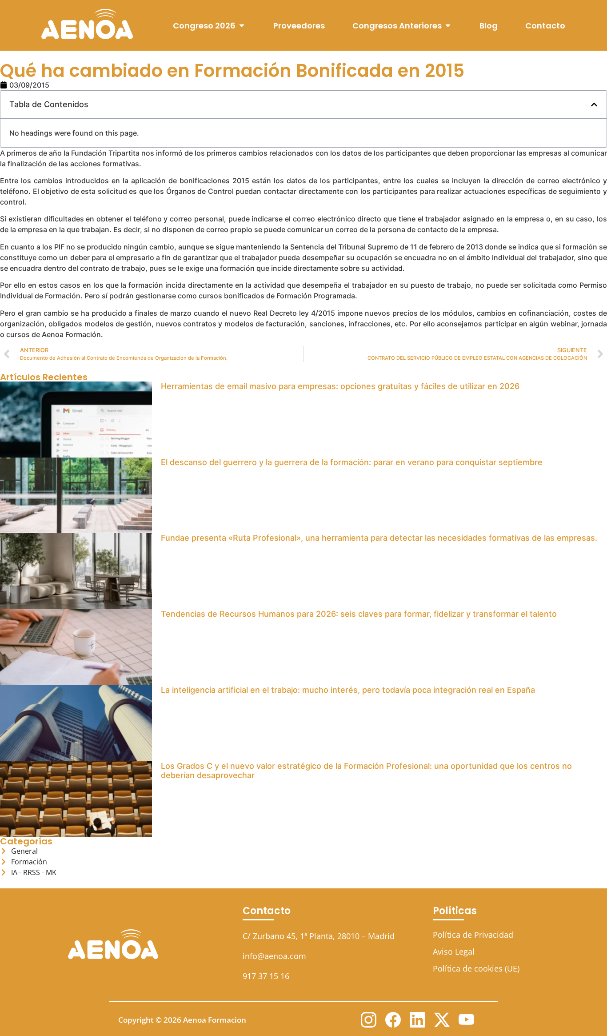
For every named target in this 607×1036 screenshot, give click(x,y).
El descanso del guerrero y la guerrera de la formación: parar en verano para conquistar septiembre (352, 462)
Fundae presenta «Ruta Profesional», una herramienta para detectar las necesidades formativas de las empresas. (379, 537)
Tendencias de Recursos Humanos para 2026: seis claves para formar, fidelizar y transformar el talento (359, 613)
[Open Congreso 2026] (242, 26)
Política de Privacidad (473, 934)
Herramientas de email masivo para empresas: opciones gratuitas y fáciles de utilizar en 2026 (340, 386)
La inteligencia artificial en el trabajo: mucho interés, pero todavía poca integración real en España (348, 690)
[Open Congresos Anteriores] (448, 26)
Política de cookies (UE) (476, 968)
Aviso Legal (454, 951)
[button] (594, 104)
